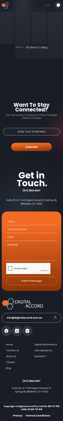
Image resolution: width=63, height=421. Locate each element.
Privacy (17, 415)
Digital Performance (45, 344)
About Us (11, 356)
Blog (8, 368)
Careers (10, 362)
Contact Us (12, 350)
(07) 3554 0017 (31, 190)
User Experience (43, 350)
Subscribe (31, 147)
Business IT (40, 356)
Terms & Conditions (37, 415)
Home (9, 344)
